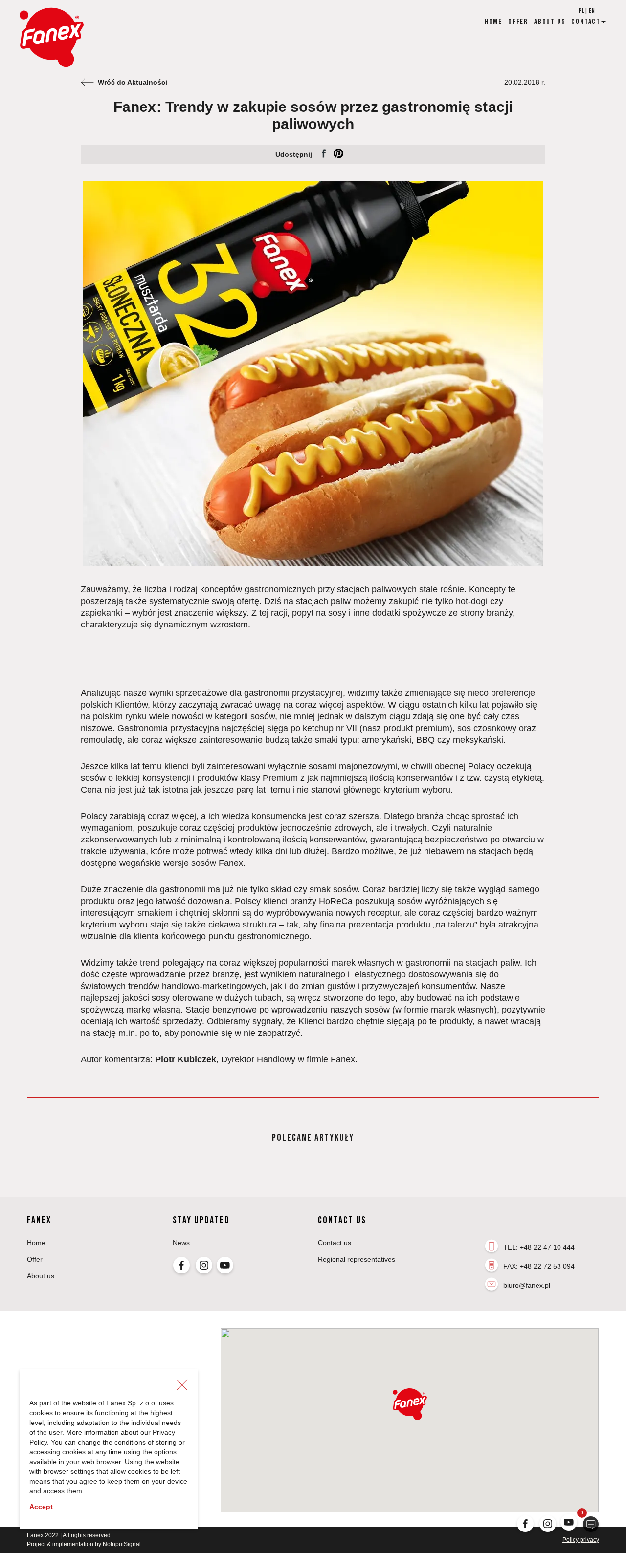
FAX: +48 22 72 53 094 (539, 1266)
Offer (518, 21)
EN (592, 11)
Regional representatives (356, 1259)
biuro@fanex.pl (526, 1285)
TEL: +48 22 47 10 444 (539, 1247)
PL (581, 11)
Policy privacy (580, 1539)
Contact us (334, 1243)
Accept (41, 1506)
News (181, 1243)
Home (493, 21)
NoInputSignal (122, 1544)
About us (549, 21)
